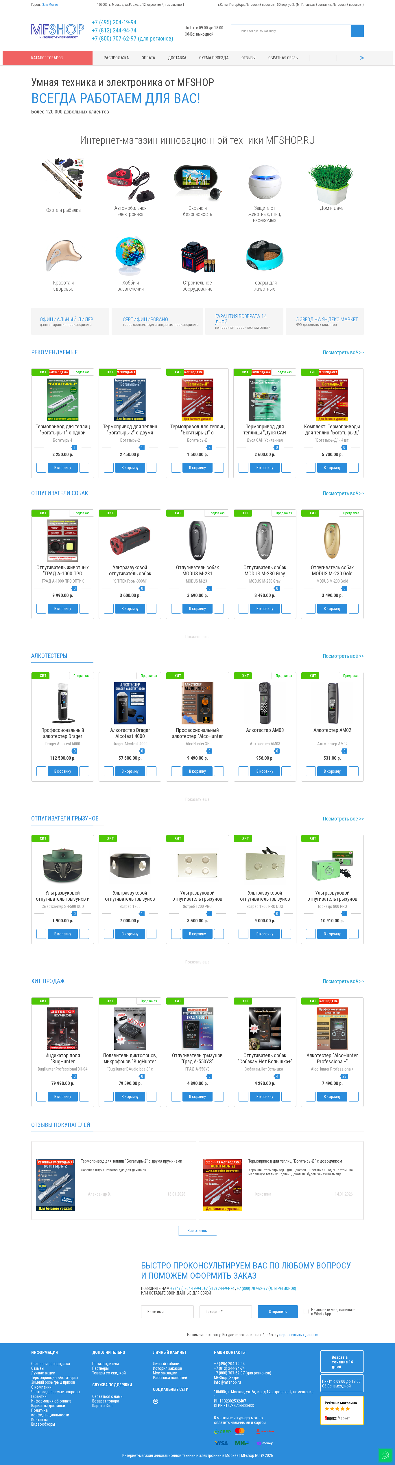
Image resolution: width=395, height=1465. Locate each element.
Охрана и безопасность (197, 211)
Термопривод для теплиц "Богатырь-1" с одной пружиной (63, 432)
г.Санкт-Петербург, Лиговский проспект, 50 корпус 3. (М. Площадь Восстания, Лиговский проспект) (291, 5)
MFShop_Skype (226, 1377)
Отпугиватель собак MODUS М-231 (197, 570)
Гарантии (39, 1396)
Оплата (148, 58)
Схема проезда (214, 58)
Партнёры (100, 1368)
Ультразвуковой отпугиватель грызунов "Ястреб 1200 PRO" (197, 899)
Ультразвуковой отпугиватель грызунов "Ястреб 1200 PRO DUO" (265, 899)
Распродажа (116, 58)
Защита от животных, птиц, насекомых (264, 214)
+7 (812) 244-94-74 (114, 30)
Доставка (177, 58)
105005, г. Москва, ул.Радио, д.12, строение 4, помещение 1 (140, 5)
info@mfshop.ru (227, 1382)
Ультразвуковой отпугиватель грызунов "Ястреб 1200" (130, 899)
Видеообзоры (43, 1424)
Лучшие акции (43, 1373)
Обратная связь (283, 58)
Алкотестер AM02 (332, 730)
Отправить (278, 1311)
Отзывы (248, 58)
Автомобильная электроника (130, 211)
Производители (105, 1363)
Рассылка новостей (170, 1377)
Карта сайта (102, 1405)
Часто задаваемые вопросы (55, 1391)
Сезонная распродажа (50, 1363)
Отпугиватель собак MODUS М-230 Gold (332, 570)
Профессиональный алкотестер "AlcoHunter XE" (197, 736)
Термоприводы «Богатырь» (54, 1377)
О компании (41, 1387)
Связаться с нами (107, 1396)
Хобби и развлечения (130, 286)
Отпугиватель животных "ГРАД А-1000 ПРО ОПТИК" (62, 573)
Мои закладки (165, 1373)
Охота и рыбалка (63, 210)
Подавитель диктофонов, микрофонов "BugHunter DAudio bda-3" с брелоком (130, 1061)
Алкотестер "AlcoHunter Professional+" (332, 1058)
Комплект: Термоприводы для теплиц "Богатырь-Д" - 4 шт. (332, 432)
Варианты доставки (48, 1405)
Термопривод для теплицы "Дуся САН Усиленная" (264, 432)
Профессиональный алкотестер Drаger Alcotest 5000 (62, 736)
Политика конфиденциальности (50, 1412)
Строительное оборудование (197, 286)
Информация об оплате (51, 1401)
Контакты (39, 1419)
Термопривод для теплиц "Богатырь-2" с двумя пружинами (130, 432)
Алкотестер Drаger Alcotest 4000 (130, 733)
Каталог (47, 58)
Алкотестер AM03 (265, 730)
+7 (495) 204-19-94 (114, 22)
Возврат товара (105, 1401)
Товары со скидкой (109, 1373)
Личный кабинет (167, 1363)
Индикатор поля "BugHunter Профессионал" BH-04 (62, 1061)
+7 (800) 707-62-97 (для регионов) (132, 38)
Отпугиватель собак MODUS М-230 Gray (264, 570)
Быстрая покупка (130, 443)
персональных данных (298, 1334)
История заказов (167, 1368)
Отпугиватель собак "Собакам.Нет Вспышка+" (265, 1058)
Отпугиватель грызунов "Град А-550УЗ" (197, 1058)
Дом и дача (332, 208)
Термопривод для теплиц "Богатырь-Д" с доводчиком (197, 432)
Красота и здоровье (63, 286)
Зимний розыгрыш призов (53, 1382)
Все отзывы (198, 1230)
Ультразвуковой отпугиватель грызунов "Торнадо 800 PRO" (332, 899)
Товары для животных (265, 286)
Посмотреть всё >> (343, 352)
